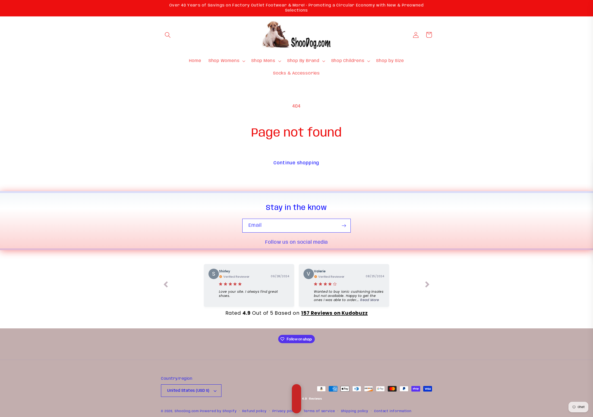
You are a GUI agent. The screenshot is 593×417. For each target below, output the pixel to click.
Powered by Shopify (218, 411)
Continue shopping (296, 163)
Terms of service (319, 411)
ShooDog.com (187, 411)
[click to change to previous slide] (165, 285)
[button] (167, 34)
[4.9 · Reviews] (296, 398)
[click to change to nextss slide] (427, 285)
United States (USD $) (188, 391)
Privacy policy (285, 411)
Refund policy (254, 411)
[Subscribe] (343, 226)
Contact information (392, 411)
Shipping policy (355, 411)
